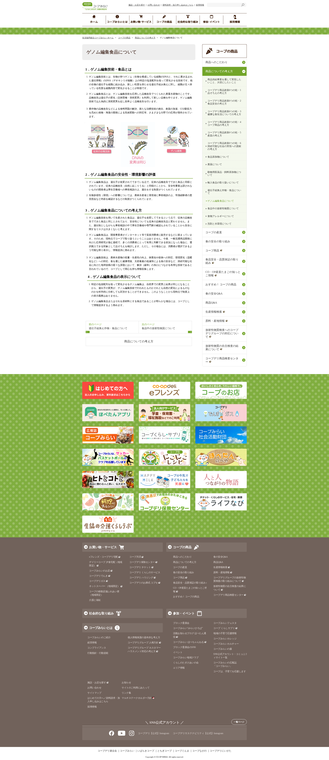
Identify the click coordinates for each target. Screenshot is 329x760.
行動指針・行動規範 (97, 653)
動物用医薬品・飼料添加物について (224, 173)
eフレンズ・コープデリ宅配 (103, 557)
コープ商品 (212, 250)
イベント (177, 652)
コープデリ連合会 (107, 751)
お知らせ (126, 682)
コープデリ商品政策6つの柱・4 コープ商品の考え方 (225, 123)
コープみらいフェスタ (224, 623)
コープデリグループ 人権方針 (143, 642)
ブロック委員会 (181, 623)
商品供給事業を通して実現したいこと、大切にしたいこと (224, 81)
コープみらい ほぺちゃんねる (188, 642)
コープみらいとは (100, 627)
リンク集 (126, 693)
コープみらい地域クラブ (186, 657)
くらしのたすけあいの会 (186, 662)
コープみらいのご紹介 (99, 637)
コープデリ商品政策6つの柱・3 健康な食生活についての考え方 (225, 113)
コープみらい (127, 751)
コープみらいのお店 (99, 570)
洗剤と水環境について (219, 223)
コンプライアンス (96, 647)
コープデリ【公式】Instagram (153, 733)
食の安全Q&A (214, 293)
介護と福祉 (95, 600)
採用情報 (200, 5)
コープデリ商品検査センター (221, 360)
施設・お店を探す (137, 5)
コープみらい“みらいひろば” (188, 628)
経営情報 (92, 642)
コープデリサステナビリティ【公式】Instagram (198, 733)
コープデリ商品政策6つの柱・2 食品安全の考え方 (225, 102)
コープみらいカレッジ (224, 638)
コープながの (199, 751)
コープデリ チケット (140, 567)
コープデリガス (97, 581)
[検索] (242, 5)
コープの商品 (124, 38)
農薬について (215, 164)
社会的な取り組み (101, 613)
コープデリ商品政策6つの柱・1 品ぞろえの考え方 (225, 91)
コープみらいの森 (222, 649)
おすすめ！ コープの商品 (220, 284)
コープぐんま (182, 751)
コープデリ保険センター (142, 562)
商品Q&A (211, 302)
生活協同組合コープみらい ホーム (98, 38)
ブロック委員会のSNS (184, 647)
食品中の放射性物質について (223, 208)
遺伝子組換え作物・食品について (224, 192)
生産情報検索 (213, 311)
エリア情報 (179, 668)
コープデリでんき (98, 576)
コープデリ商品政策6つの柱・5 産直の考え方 (225, 134)
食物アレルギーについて (221, 216)
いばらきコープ (145, 751)
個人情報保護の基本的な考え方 (144, 637)
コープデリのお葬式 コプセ (143, 582)
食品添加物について (218, 157)
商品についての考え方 (145, 38)
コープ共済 (135, 557)
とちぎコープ (164, 751)
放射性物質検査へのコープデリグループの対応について (221, 333)
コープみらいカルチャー (226, 644)
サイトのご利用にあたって (135, 687)
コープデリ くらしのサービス (144, 572)
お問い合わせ (154, 5)
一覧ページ (239, 722)
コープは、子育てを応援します (229, 671)
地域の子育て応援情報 (224, 633)
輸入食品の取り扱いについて (223, 182)
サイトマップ (94, 693)
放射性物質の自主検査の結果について (221, 347)
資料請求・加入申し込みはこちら (177, 5)
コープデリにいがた (220, 751)
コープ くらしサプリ (224, 628)
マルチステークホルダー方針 (137, 698)
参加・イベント (184, 613)
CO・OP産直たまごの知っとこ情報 (222, 273)
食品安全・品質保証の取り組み (221, 261)
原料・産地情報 (215, 320)
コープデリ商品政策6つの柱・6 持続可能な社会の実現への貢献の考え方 (225, 146)
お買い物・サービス (103, 547)
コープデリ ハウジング (141, 577)
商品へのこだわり (216, 62)
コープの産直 (213, 232)
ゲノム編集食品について (221, 201)
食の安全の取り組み (217, 241)
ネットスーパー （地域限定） (104, 586)
